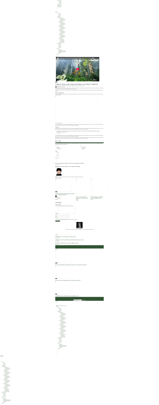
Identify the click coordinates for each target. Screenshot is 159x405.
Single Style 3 (61, 320)
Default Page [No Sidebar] (62, 51)
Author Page (61, 344)
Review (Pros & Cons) (61, 42)
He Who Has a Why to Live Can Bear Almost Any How (67, 243)
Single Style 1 (60, 17)
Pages (58, 48)
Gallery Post (62, 25)
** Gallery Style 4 (62, 41)
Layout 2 (60, 339)
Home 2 (60, 1)
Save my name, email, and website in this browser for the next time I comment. (66, 219)
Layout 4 (60, 46)
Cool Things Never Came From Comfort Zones (65, 236)
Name (56, 214)
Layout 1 (60, 44)
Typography (60, 52)
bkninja (65, 305)
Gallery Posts (60, 38)
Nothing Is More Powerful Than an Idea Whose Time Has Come (69, 239)
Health (56, 278)
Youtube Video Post (63, 19)
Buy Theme (59, 4)
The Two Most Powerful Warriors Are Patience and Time (82, 198)
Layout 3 (60, 340)
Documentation (60, 5)
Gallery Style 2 (63, 334)
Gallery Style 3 (63, 335)
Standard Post (62, 18)
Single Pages (59, 311)
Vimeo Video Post (62, 20)
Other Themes (59, 6)
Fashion (58, 54)
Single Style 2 (61, 316)
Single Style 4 (60, 30)
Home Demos (59, 0)
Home (58, 12)
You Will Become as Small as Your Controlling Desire (96, 197)
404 (59, 53)
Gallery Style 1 (62, 39)
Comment (56, 213)
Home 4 (60, 15)
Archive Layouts (59, 43)
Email (56, 216)
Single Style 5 (60, 34)
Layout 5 (60, 47)
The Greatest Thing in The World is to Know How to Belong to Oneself (65, 194)
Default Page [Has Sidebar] (62, 345)
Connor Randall (57, 197)
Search (59, 49)
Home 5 (60, 3)
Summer (58, 155)
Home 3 (60, 14)
